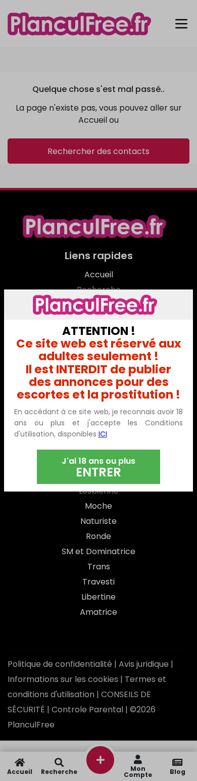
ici (102, 434)
